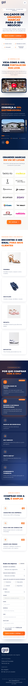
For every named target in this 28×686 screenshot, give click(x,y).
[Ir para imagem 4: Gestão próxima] (7, 135)
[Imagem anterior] (3, 142)
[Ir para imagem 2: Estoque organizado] (5, 135)
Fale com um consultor (9, 671)
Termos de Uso (5, 663)
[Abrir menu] (25, 2)
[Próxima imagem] (7, 142)
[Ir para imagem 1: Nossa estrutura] (2, 135)
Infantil (8, 585)
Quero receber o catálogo (13, 36)
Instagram (6, 669)
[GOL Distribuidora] (3, 2)
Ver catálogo (13, 222)
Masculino (20, 582)
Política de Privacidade (7, 661)
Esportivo (19, 585)
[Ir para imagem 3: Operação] (6, 135)
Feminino (8, 582)
